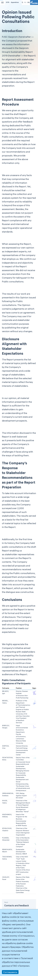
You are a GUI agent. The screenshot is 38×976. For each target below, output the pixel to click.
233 (22, 2)
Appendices (15, 2)
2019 (7, 2)
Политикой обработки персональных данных (17, 962)
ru (25, 2)
